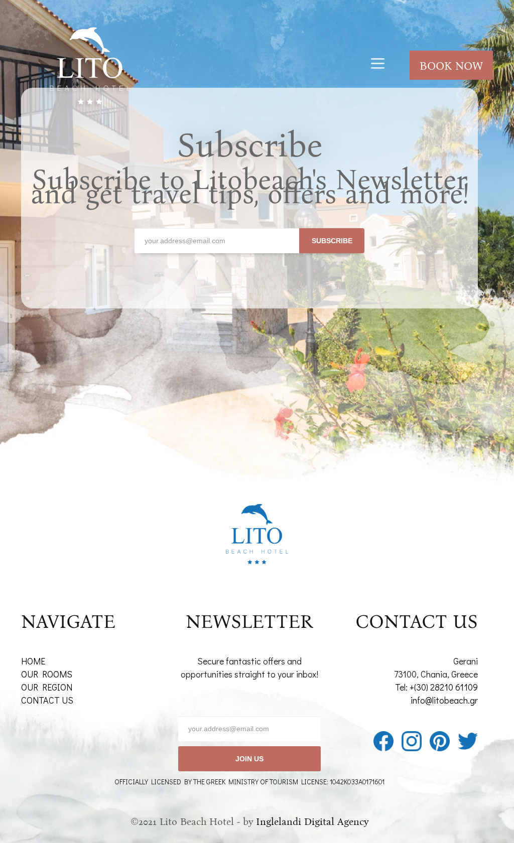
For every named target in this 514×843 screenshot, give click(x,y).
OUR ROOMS (46, 674)
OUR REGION (46, 687)
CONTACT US (47, 700)
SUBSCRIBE (332, 241)
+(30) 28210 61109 (444, 687)
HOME (33, 661)
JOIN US (249, 759)
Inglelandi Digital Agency (312, 821)
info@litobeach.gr (444, 700)
